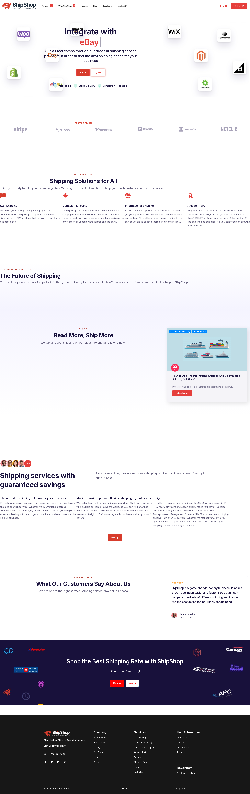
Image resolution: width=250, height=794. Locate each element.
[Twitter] (52, 762)
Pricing (84, 6)
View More (182, 393)
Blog (95, 6)
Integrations (139, 767)
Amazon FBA (140, 752)
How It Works (99, 742)
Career (96, 762)
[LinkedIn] (58, 762)
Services (45, 6)
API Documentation (186, 773)
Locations (107, 6)
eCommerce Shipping (180, 331)
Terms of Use (124, 788)
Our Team (98, 752)
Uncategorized (199, 331)
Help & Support (184, 747)
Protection (139, 772)
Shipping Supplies (142, 762)
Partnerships (99, 757)
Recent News (99, 737)
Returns (137, 757)
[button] (83, 72)
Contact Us (122, 6)
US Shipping (140, 737)
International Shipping (144, 747)
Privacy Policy (180, 788)
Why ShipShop (65, 6)
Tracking (181, 752)
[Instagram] (64, 762)
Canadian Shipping (143, 742)
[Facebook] (45, 762)
